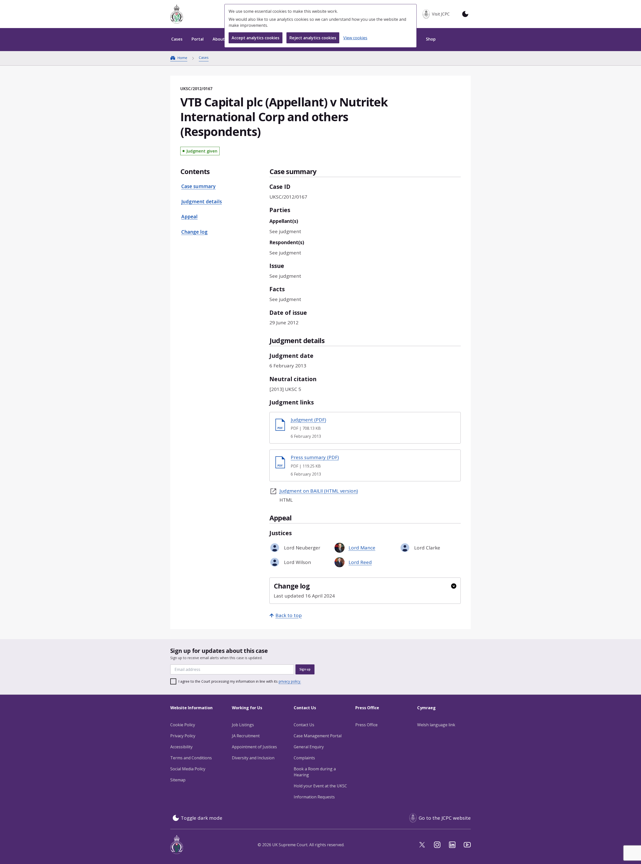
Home (182, 57)
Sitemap (178, 780)
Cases (204, 57)
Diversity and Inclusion (253, 758)
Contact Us (304, 725)
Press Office (366, 725)
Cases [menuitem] (177, 39)
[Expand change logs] (453, 586)
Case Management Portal (318, 736)
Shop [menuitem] (431, 39)
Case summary (198, 186)
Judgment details (201, 201)
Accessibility (181, 747)
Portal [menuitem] (198, 39)
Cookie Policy (182, 725)
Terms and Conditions (191, 758)
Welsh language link (436, 725)
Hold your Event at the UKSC (320, 786)
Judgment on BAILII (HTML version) (318, 491)
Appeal (189, 216)
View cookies (355, 38)
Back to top (288, 615)
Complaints (304, 758)
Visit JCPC (441, 14)
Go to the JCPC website (445, 818)
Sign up (304, 669)
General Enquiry (309, 747)
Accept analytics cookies (255, 38)
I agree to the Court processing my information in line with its (239, 681)
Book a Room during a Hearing (315, 772)
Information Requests (314, 797)
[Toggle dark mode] (465, 14)
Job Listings (243, 725)
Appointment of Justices (254, 747)
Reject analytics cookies (312, 38)
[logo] (176, 14)
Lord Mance (362, 547)
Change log (194, 232)
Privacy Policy (182, 736)
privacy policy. (290, 681)
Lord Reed (360, 562)
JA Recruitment (246, 736)
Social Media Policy (187, 769)
